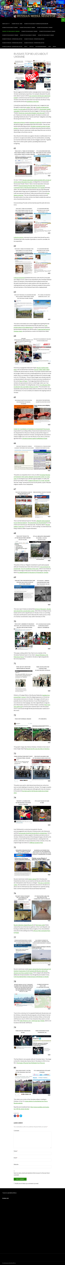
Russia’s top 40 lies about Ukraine (27, 27)
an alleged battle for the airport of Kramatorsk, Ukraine (33, 572)
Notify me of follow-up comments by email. (27, 1183)
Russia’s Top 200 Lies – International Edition (12, 38)
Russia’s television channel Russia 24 (23, 925)
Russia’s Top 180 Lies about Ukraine (46, 35)
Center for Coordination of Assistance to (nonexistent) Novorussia (32, 429)
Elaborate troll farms (19, 122)
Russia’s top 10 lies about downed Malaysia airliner (36, 23)
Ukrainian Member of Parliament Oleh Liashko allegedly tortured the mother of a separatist (32, 476)
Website (16, 1164)
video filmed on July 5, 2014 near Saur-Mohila (32, 1020)
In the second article (19, 277)
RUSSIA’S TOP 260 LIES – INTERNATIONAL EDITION (34, 42)
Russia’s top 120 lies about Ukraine (47, 31)
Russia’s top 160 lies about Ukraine (28, 35)
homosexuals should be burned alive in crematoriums (33, 833)
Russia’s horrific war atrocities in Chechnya (37, 748)
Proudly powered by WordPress (9, 1263)
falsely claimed (32, 879)
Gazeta (43, 187)
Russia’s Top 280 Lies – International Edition (12, 46)
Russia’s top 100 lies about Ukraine (29, 31)
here (21, 381)
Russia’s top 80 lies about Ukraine (11, 31)
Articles (31, 46)
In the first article (18, 237)
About (25, 46)
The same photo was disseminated (37, 522)
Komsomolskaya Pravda (25, 185)
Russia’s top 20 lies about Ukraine (10, 27)
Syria (49, 46)
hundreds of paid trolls (36, 122)
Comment (16, 1130)
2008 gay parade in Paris (36, 842)
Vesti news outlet (40, 925)
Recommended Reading (41, 46)
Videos (54, 46)
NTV (39, 187)
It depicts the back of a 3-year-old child (38, 480)
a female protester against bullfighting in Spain (34, 438)
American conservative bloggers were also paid (32, 113)
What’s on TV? (5, 23)
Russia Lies (5, 1198)
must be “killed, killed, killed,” (42, 369)
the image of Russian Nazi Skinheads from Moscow (31, 1063)
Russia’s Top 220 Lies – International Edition (34, 38)
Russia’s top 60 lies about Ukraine (44, 27)
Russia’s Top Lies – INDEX (17, 23)
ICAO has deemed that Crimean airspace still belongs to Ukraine (31, 976)
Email (16, 1157)
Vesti (33, 185)
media (28, 107)
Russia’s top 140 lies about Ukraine (10, 35)
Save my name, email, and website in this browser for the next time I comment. (32, 1174)
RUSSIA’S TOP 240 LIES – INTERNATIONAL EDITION (12, 42)
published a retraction (33, 101)
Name (16, 1151)
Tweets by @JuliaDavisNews (9, 1192)
